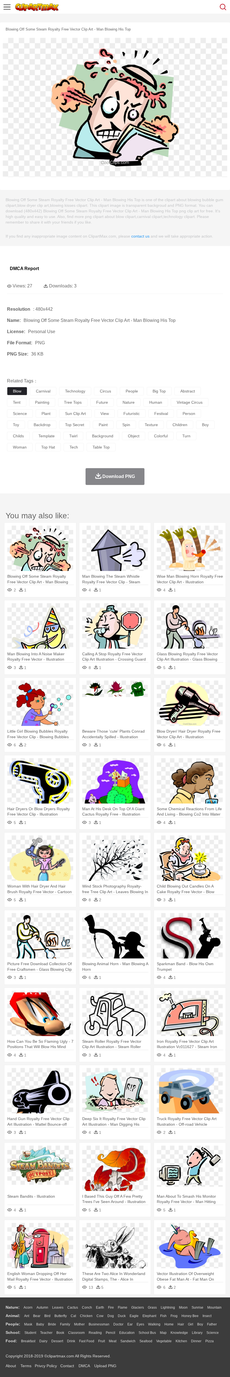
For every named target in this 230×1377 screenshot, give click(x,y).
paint (103, 424)
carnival (43, 391)
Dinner (196, 1341)
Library (197, 1333)
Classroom (76, 1333)
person (189, 413)
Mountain (214, 1307)
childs (18, 436)
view (104, 413)
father (212, 1324)
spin (126, 424)
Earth (100, 1307)
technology (75, 391)
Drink (71, 1341)
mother (79, 1324)
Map (163, 1333)
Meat (112, 1341)
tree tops (73, 402)
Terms (25, 1366)
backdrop (42, 424)
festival (161, 413)
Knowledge (179, 1333)
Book (60, 1333)
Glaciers (137, 1307)
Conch (87, 1307)
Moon (183, 1307)
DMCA (84, 1366)
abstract (187, 391)
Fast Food (86, 1341)
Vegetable (164, 1341)
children (180, 424)
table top (101, 447)
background (102, 436)
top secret (74, 424)
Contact (67, 1366)
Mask (28, 1324)
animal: (13, 1315)
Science (212, 1333)
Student (30, 1333)
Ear (130, 1324)
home (169, 1324)
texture (151, 424)
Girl (190, 1324)
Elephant (149, 1316)
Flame (122, 1307)
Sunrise (197, 1307)
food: (11, 1341)
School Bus (147, 1333)
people (132, 391)
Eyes (140, 1324)
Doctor (118, 1324)
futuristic (131, 413)
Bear (36, 1316)
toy (16, 424)
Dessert (57, 1341)
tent (16, 402)
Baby (40, 1324)
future (102, 402)
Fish (163, 1316)
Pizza (209, 1341)
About (11, 1366)
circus (105, 391)
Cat (73, 1316)
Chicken (86, 1316)
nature (129, 402)
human (155, 402)
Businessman (99, 1324)
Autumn (42, 1307)
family (65, 1324)
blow (17, 391)
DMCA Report (24, 268)
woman (20, 447)
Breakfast (28, 1341)
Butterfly (60, 1316)
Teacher (46, 1333)
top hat (48, 447)
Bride (52, 1324)
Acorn (28, 1307)
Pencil (110, 1333)
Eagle (134, 1316)
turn (186, 436)
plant (46, 413)
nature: (13, 1307)
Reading (95, 1333)
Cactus (72, 1307)
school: (13, 1332)
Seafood (145, 1341)
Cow (100, 1316)
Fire (111, 1307)
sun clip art (75, 413)
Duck (122, 1316)
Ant (26, 1316)
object (133, 436)
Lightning (168, 1307)
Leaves (57, 1307)
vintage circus (190, 402)
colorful (161, 436)
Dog (110, 1316)
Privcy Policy (46, 1366)
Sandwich (127, 1341)
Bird (47, 1316)
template (46, 436)
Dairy (43, 1341)
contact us (140, 236)
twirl (73, 436)
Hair (181, 1324)
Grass (152, 1307)
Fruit (101, 1341)
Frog (174, 1316)
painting (42, 402)
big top (159, 391)
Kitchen (181, 1341)
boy (205, 424)
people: (13, 1324)
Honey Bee (190, 1316)
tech (74, 447)
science (20, 413)
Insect (207, 1316)
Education (127, 1333)
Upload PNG (105, 1366)
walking (154, 1324)
